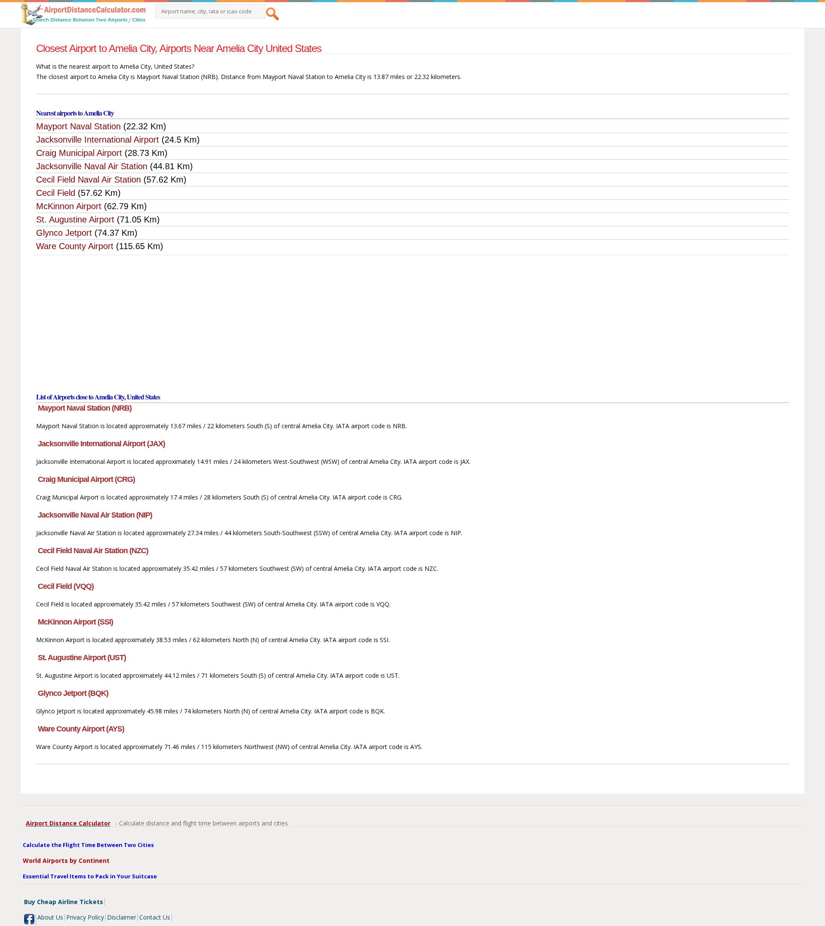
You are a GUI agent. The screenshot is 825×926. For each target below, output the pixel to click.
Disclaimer (121, 917)
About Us (50, 917)
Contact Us (154, 917)
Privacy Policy (85, 917)
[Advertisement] (412, 319)
